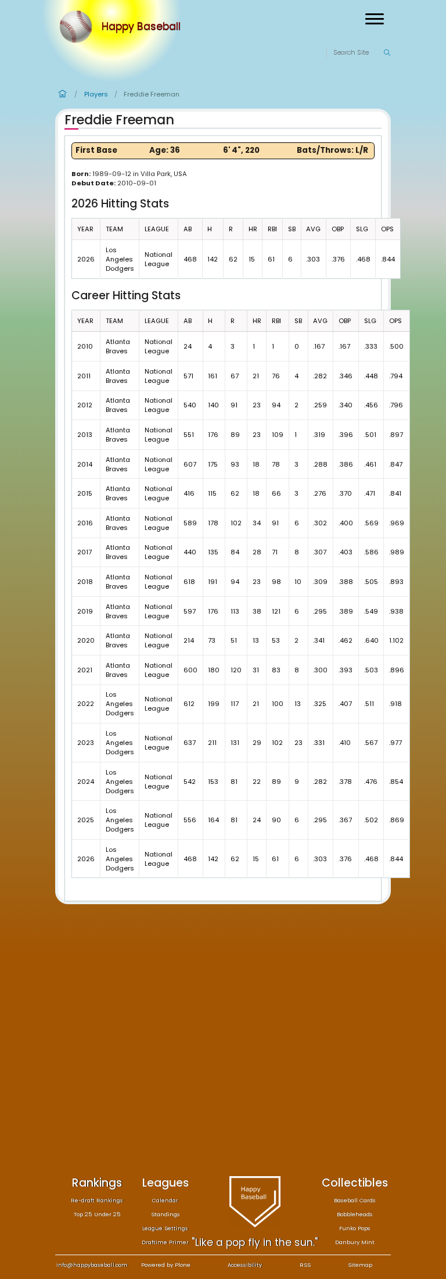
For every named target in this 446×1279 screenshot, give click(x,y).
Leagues (165, 1183)
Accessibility (245, 1265)
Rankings (97, 1183)
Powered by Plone (165, 1265)
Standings (165, 1214)
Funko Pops (355, 1228)
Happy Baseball (141, 27)
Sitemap (360, 1265)
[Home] (78, 27)
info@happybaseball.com (92, 1265)
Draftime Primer (165, 1242)
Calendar (165, 1200)
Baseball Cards (355, 1200)
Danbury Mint (355, 1242)
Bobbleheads (355, 1214)
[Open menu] (374, 18)
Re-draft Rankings (97, 1200)
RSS (305, 1265)
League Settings (165, 1228)
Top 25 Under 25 (97, 1214)
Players (96, 94)
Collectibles (355, 1183)
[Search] (387, 53)
